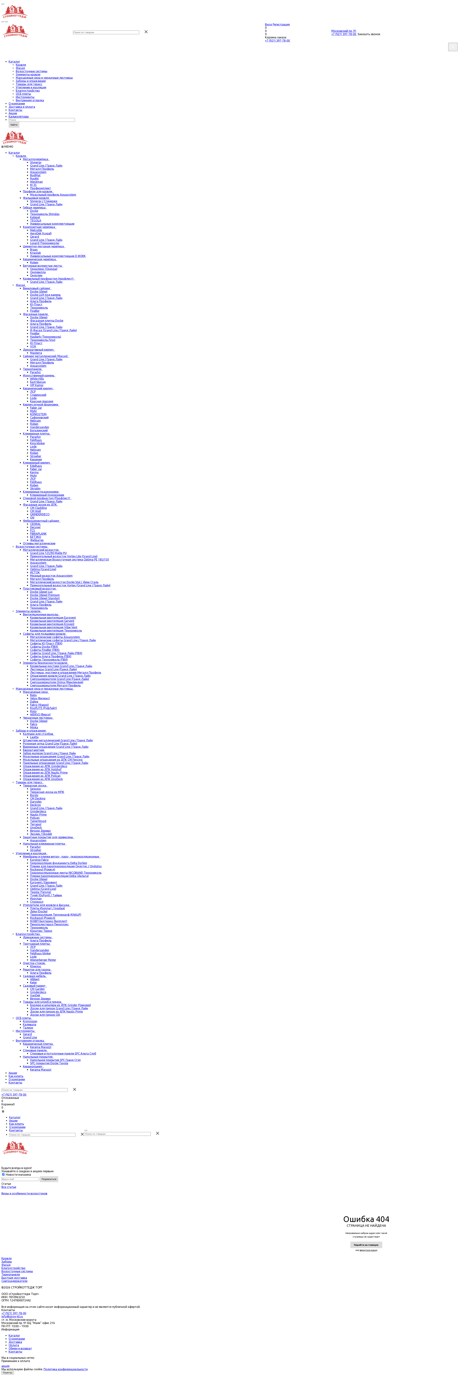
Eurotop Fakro (39, 859)
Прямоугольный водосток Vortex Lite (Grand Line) (64, 556)
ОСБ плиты (23, 93)
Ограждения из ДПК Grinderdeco (45, 766)
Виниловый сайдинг (37, 288)
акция (5, 1366)
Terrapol (35, 824)
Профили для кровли (38, 191)
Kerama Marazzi (40, 1047)
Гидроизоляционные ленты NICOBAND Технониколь (65, 872)
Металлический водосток (41, 549)
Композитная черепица (39, 227)
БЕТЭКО (35, 536)
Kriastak (35, 252)
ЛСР (33, 391)
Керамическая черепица (40, 259)
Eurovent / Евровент (43, 882)
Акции (13, 113)
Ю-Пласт (36, 304)
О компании (17, 103)
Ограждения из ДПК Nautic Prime (45, 772)
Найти (14, 124)
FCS (32, 530)
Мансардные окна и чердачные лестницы (44, 77)
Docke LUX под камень (45, 294)
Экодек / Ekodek (41, 834)
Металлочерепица (36, 159)
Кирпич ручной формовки (41, 404)
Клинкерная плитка (37, 433)
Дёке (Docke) (39, 911)
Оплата (14, 1345)
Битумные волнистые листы (43, 265)
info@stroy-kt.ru (12, 1316)
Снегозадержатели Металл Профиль (55, 685)
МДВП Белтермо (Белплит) (48, 921)
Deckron (35, 804)
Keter (33, 982)
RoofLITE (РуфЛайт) (43, 708)
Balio (33, 695)
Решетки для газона (37, 969)
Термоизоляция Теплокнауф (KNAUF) (55, 914)
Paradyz (35, 372)
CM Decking (37, 798)
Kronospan (30, 1021)
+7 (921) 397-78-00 (277, 40)
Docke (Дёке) (39, 291)
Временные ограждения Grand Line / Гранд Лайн (55, 746)
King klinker (37, 443)
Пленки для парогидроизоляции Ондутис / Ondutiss (66, 866)
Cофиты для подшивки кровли (45, 633)
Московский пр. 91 (343, 30)
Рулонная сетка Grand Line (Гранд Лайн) (50, 743)
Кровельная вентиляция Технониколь (56, 630)
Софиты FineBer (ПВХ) (45, 649)
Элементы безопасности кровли (46, 662)
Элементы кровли (28, 74)
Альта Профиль (40, 301)
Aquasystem (38, 172)
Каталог (14, 61)
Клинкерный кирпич (37, 462)
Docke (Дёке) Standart (45, 598)
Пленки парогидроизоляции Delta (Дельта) (59, 876)
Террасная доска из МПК (47, 792)
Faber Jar (36, 407)
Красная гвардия (41, 401)
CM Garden (37, 989)
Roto (33, 711)
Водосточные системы (31, 71)
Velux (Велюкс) (40, 698)
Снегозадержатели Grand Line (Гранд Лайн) (59, 679)
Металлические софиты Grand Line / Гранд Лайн (63, 640)
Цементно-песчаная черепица (44, 246)
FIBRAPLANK (38, 533)
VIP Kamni (36, 385)
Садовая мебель (35, 976)
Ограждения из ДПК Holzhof (42, 769)
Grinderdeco (38, 811)
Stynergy (35, 162)
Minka (34, 727)
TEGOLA (35, 220)
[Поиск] (85, 1130)
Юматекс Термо (41, 930)
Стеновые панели (35, 1050)
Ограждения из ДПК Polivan (42, 775)
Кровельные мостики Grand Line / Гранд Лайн (61, 666)
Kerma (34, 472)
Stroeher (35, 456)
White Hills (37, 378)
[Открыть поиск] (2, 21)
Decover (35, 527)
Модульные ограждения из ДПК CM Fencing (52, 759)
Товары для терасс (29, 84)
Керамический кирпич (38, 388)
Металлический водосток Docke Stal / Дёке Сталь (64, 582)
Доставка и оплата (22, 106)
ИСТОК (35, 572)
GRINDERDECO (39, 514)
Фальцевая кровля (36, 197)
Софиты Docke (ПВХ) (44, 646)
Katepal (35, 217)
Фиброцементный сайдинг (42, 520)
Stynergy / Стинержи (43, 201)
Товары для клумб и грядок (43, 1001)
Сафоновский (39, 417)
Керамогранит (33, 1066)
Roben (34, 262)
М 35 (33, 185)
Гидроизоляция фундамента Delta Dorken (58, 863)
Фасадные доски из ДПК (40, 504)
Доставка (15, 1342)
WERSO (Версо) (40, 714)
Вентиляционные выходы (41, 614)
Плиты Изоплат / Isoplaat (47, 908)
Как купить (16, 1076)
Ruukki (34, 178)
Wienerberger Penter (43, 959)
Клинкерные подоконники (41, 491)
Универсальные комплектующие (52, 223)
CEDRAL (35, 524)
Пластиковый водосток (40, 588)
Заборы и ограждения (31, 81)
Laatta (34, 737)
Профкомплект (40, 188)
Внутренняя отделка (30, 100)
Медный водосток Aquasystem (51, 575)
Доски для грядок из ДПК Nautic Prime (56, 1011)
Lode (33, 398)
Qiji (32, 517)
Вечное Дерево (40, 830)
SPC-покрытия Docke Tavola (49, 1063)
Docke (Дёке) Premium (45, 595)
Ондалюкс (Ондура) (43, 269)
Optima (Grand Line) (43, 569)
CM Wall (35, 511)
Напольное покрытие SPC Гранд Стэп (55, 1060)
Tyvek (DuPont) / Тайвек (46, 895)
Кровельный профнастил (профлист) (49, 278)
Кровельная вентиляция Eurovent (53, 617)
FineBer (35, 310)
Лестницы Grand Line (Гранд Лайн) (53, 669)
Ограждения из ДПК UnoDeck (43, 779)
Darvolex (36, 801)
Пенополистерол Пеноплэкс (49, 924)
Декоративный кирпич (39, 349)
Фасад (20, 68)
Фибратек (37, 540)
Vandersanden (39, 427)
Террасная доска (35, 785)
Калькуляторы (19, 116)
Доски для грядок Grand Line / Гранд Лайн (59, 1008)
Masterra (36, 352)
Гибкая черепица (35, 207)
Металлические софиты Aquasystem (55, 637)
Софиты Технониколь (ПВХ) (49, 659)
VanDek (35, 995)
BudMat (35, 175)
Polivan (35, 817)
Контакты (15, 110)
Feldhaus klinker (40, 953)
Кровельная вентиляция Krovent (52, 624)
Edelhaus (36, 465)
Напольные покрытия (38, 1056)
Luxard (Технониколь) (44, 243)
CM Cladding (38, 507)
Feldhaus (36, 440)
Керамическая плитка (38, 1043)
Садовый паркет (35, 985)
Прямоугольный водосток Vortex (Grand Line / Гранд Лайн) (70, 585)
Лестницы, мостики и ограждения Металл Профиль (65, 672)
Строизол (36, 901)
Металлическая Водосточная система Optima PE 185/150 (69, 559)
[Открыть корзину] (6, 21)
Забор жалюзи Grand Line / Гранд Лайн (49, 753)
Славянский (38, 394)
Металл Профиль (42, 168)
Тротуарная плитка (37, 943)
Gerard (34, 236)
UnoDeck (36, 827)
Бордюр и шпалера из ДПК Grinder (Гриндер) (60, 1005)
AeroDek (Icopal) (41, 233)
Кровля (21, 64)
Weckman (36, 181)
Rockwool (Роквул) (42, 869)
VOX (33, 346)
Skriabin (35, 488)
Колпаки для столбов (39, 733)
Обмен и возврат (20, 1348)
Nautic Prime (38, 814)
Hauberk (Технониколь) (45, 336)
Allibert (34, 979)
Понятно (8, 1372)
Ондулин (36, 275)
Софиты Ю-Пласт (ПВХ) (46, 643)
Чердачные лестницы (38, 717)
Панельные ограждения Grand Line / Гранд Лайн (55, 763)
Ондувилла (38, 272)
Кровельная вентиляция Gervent (52, 620)
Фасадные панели (36, 314)
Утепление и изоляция (31, 87)
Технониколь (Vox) (42, 340)
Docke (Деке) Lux (41, 591)
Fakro (33, 724)
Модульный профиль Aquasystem (53, 194)
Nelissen (35, 420)
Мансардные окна (36, 691)
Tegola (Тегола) (40, 892)
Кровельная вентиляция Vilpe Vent (53, 627)
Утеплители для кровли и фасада (47, 905)
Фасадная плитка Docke (46, 320)
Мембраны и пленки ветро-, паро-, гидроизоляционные (61, 856)
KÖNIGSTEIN (38, 414)
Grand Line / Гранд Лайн (46, 165)
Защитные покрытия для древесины (48, 837)
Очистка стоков (34, 963)
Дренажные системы (38, 937)
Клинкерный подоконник (47, 495)
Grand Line (30, 1037)
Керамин (36, 459)
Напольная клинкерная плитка (44, 843)
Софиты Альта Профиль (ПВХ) (50, 656)
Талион (28, 1027)
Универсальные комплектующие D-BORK (58, 256)
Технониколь (39, 307)
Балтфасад (38, 382)
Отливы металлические (39, 543)
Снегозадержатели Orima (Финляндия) (56, 682)
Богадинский (39, 430)
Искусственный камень (39, 375)
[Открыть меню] (2, 4)
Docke (34, 210)
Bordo (34, 795)
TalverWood (38, 821)
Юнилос (35, 966)
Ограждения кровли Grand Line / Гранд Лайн (60, 675)
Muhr (33, 411)
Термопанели (33, 369)
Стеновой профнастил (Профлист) (47, 498)
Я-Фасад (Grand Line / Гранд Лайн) (53, 330)
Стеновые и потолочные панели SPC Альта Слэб (63, 1053)
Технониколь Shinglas (45, 214)
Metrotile (36, 230)
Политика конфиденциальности (66, 1369)
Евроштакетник (33, 750)
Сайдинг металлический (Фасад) (46, 356)
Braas (34, 249)
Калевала (29, 1024)
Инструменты (25, 97)
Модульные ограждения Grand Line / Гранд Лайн (56, 756)
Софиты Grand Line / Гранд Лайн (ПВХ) (56, 653)
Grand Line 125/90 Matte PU (48, 553)
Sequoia (35, 788)
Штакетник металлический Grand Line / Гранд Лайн (58, 740)
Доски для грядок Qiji (45, 1014)
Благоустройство (28, 90)
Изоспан (36, 898)
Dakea (34, 701)
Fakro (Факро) (39, 704)
